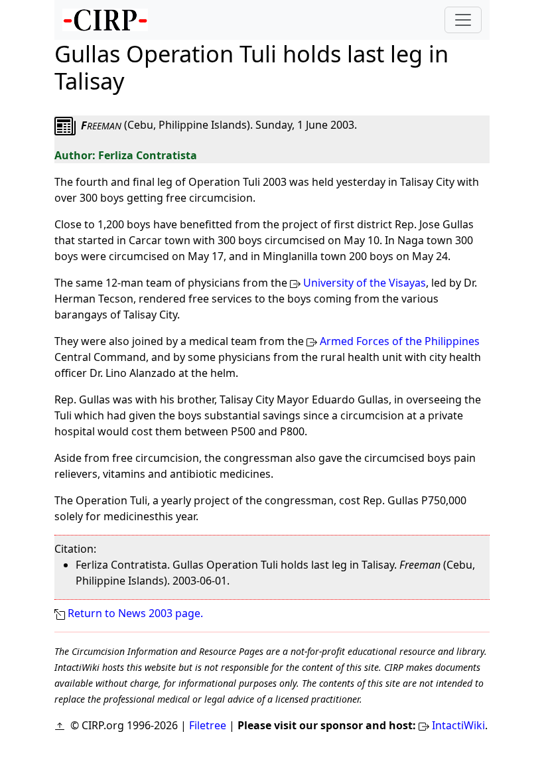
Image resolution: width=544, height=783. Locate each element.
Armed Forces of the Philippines (400, 341)
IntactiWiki (458, 725)
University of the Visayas (364, 282)
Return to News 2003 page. (135, 613)
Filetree (207, 725)
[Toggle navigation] (463, 20)
